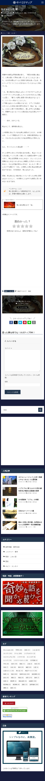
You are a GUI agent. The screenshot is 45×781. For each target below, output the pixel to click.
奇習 (5, 667)
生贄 (5, 681)
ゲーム (18, 653)
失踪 (37, 664)
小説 (13, 667)
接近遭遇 (36, 674)
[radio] (14, 226)
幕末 (21, 667)
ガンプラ (7, 653)
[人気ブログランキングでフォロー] (15, 711)
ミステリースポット (21, 660)
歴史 (7, 561)
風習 (13, 688)
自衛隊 (32, 681)
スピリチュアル (9, 657)
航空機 (16, 684)
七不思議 (33, 660)
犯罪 (29, 677)
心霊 (36, 667)
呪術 (22, 664)
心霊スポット (8, 671)
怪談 (25, 12)
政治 (6, 677)
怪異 (6, 674)
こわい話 (36, 650)
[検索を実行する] (40, 410)
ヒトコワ (7, 660)
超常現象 (34, 684)
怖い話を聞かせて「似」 (25, 205)
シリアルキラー (29, 653)
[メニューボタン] (42, 2)
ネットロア (31, 657)
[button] (11, 322)
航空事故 (7, 684)
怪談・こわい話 (7, 12)
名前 (6, 381)
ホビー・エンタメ (11, 566)
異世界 (13, 681)
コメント (8, 348)
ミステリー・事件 (11, 551)
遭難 (5, 688)
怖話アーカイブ (19, 12)
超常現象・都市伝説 (12, 547)
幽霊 (28, 667)
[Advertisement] (22, 261)
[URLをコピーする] (34, 322)
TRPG (19, 650)
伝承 (14, 664)
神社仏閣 (23, 681)
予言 (6, 664)
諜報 (24, 684)
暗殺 (13, 677)
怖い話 (19, 671)
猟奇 (36, 677)
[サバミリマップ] (22, 2)
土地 (29, 664)
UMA (27, 650)
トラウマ (21, 657)
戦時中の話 (25, 674)
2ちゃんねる (8, 650)
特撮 (21, 677)
